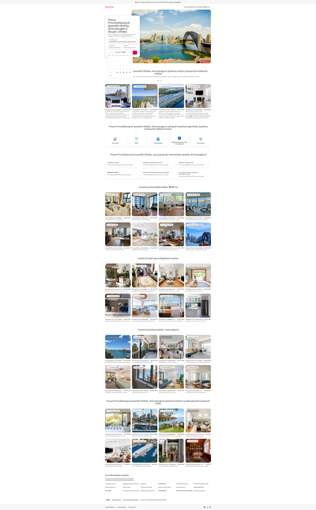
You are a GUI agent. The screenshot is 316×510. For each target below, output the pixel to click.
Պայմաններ (131, 507)
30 (130, 72)
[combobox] (122, 42)
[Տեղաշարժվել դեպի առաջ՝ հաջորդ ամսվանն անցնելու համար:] (129, 52)
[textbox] (115, 47)
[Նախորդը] (155, 80)
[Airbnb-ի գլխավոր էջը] (109, 6)
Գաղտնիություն (122, 507)
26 (117, 72)
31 (110, 75)
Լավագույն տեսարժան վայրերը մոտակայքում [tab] (119, 478)
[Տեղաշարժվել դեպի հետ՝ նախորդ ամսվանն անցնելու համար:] (110, 52)
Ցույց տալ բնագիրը (175, 2)
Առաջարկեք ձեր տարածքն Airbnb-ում (197, 7)
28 (123, 72)
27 (120, 72)
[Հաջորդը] (161, 80)
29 (126, 72)
